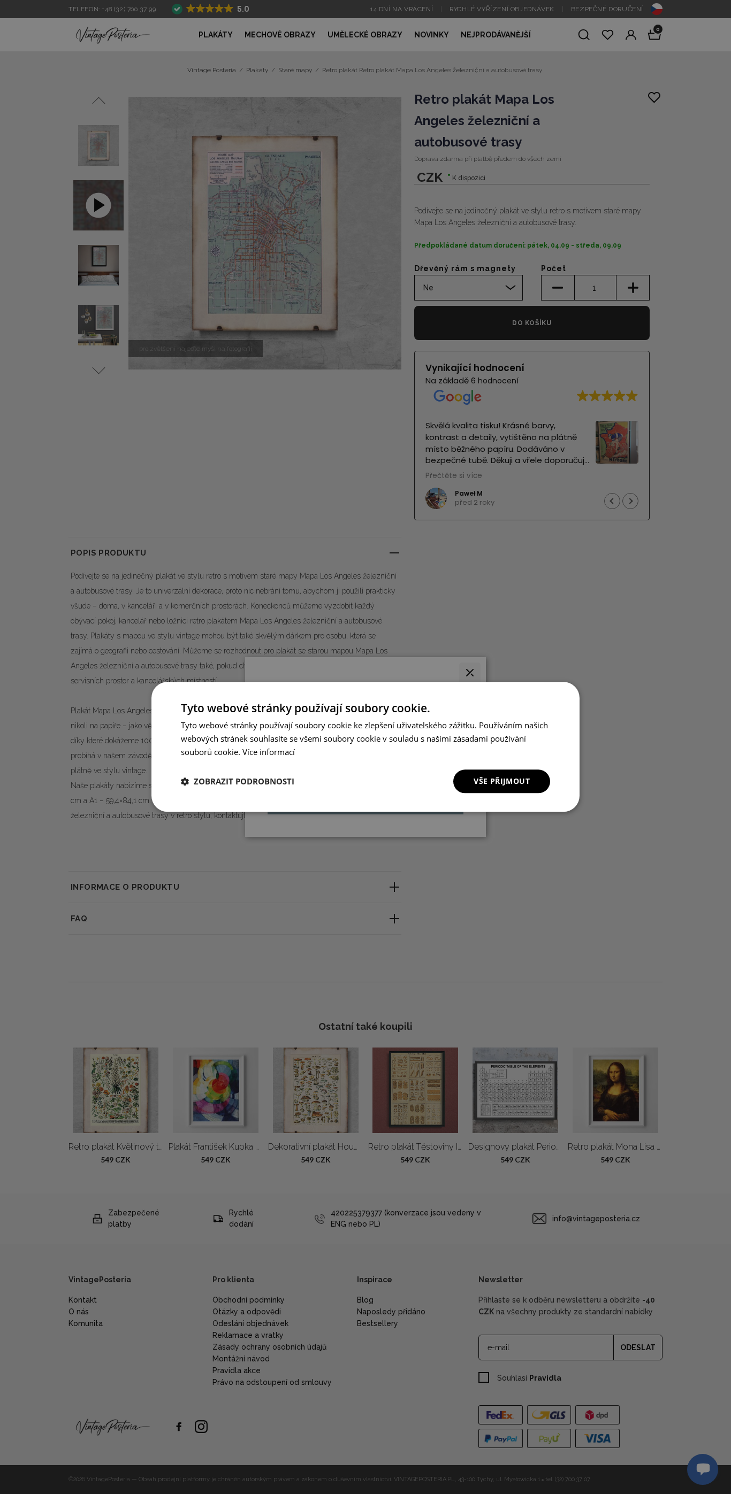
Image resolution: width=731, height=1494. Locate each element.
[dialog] (365, 747)
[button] (237, 781)
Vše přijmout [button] (502, 781)
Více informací (268, 751)
